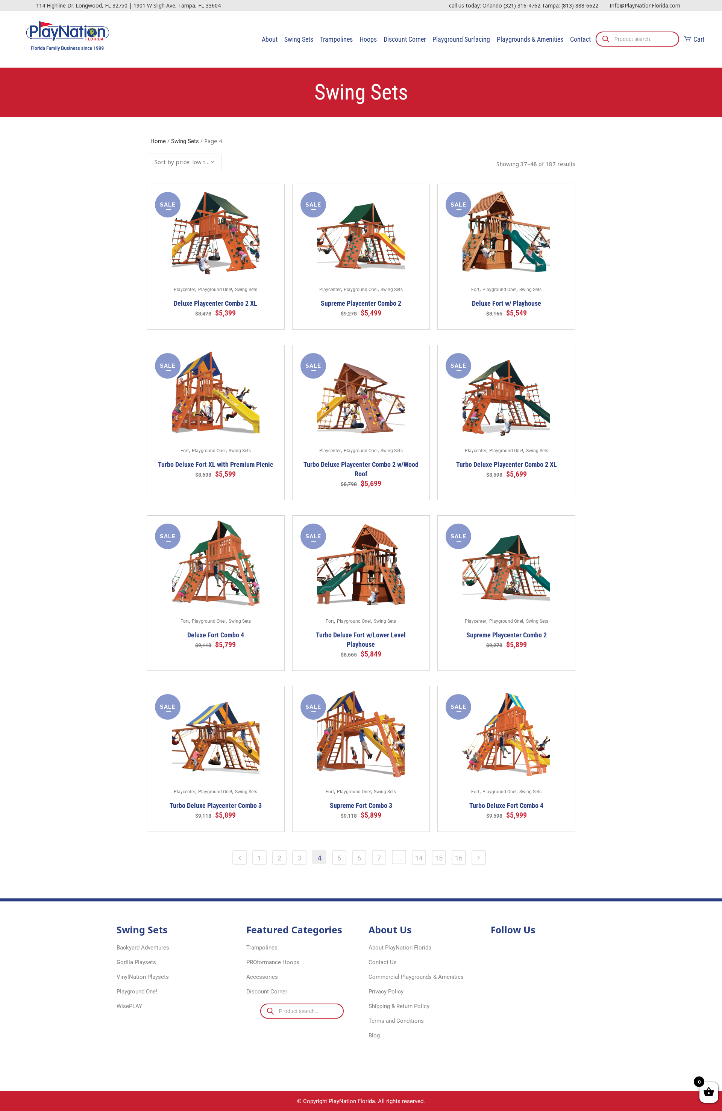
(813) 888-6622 (579, 5)
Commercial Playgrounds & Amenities (416, 977)
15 (439, 858)
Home (158, 141)
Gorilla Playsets (136, 962)
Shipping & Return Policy (399, 1006)
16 (459, 858)
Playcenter (184, 289)
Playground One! (215, 289)
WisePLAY (129, 1006)
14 (419, 858)
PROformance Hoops (272, 962)
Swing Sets (185, 141)
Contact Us (383, 962)
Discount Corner (266, 991)
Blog (374, 1035)
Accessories (262, 977)
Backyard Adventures (143, 947)
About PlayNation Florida (400, 947)
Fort (475, 289)
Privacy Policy (386, 991)
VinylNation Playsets (143, 977)
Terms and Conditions (396, 1020)
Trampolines (262, 947)
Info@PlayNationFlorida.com (645, 5)
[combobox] (184, 162)
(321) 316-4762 (522, 5)
